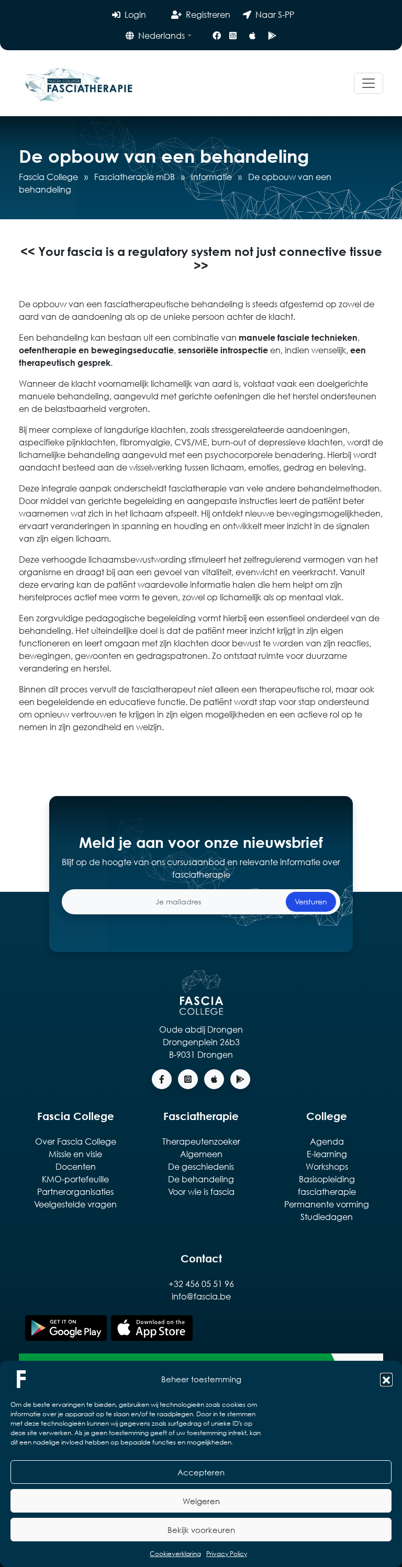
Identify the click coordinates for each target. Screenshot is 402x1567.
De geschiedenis (201, 1166)
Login (135, 14)
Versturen (311, 901)
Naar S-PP (274, 14)
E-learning (327, 1153)
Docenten (75, 1166)
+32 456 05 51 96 (201, 1283)
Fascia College (48, 176)
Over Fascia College (75, 1141)
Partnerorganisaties (75, 1191)
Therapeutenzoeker (201, 1141)
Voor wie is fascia (201, 1191)
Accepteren (201, 1472)
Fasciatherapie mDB (134, 176)
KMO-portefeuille (75, 1178)
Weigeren (201, 1501)
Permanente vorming (326, 1204)
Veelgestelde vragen (75, 1204)
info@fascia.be (201, 1296)
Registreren (208, 14)
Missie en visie (75, 1153)
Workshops (327, 1166)
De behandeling (201, 1178)
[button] (386, 1379)
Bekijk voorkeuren (201, 1530)
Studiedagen (326, 1216)
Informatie (211, 176)
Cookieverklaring (175, 1553)
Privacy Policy (226, 1553)
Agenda (327, 1141)
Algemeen (201, 1153)
